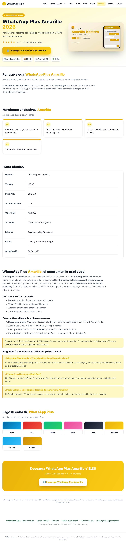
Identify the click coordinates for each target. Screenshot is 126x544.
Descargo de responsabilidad (108, 521)
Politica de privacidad (70, 521)
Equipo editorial (43, 521)
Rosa (85, 4)
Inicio (45, 4)
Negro (92, 4)
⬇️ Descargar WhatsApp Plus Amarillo (27, 50)
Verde (78, 4)
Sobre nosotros (28, 521)
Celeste (111, 4)
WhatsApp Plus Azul (58, 4)
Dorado (119, 4)
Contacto (55, 521)
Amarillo (101, 4)
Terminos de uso (87, 521)
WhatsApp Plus (13, 3)
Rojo (70, 4)
